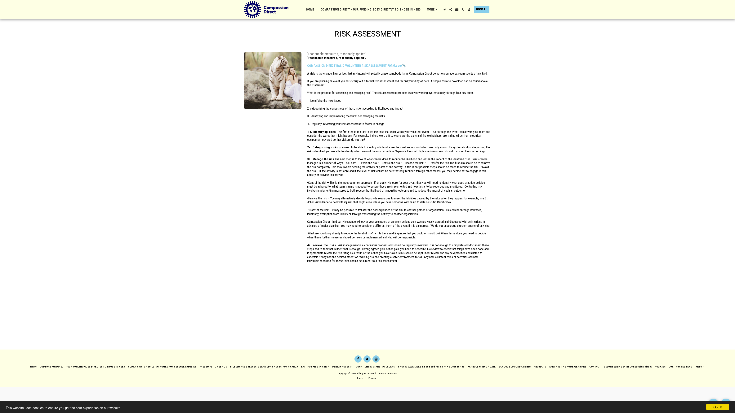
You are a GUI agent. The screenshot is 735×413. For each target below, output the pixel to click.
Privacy (372, 378)
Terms (360, 378)
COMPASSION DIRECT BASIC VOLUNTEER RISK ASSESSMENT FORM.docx (354, 65)
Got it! (717, 407)
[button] (445, 9)
